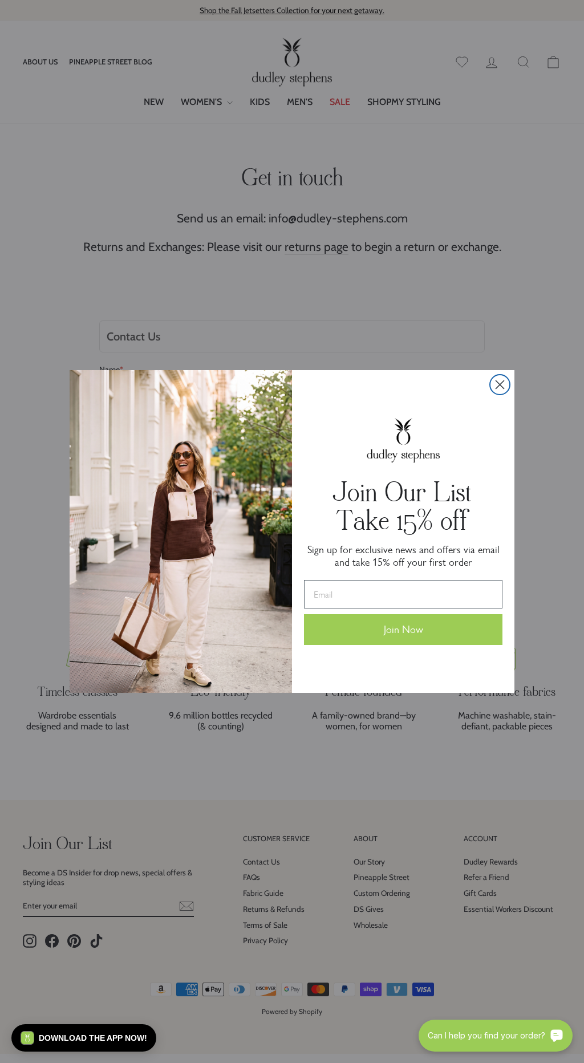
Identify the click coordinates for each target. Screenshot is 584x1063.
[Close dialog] (500, 385)
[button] (83, 1038)
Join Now (403, 629)
